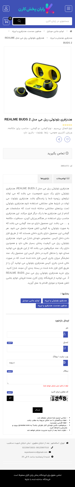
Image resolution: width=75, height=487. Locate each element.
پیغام (38, 370)
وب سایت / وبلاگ (60, 356)
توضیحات (61, 178)
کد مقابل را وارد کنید (38, 391)
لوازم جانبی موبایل (55, 31)
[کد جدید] (10, 398)
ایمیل (38, 342)
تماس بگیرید (57, 153)
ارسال (37, 409)
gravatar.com (24, 425)
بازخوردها (45, 178)
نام (67, 328)
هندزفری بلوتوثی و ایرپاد (61, 38)
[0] (6, 21)
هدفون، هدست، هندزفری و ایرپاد (26, 31)
